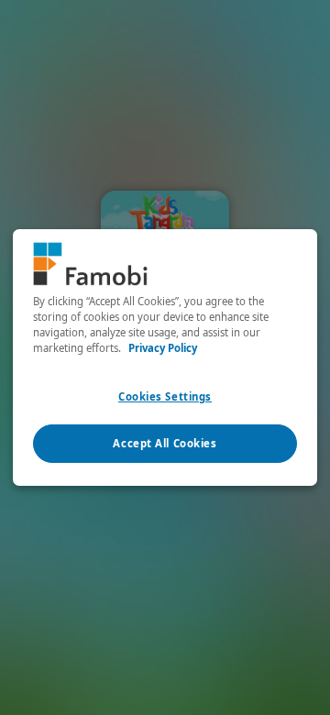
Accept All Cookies (164, 443)
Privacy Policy (162, 348)
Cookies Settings (165, 396)
